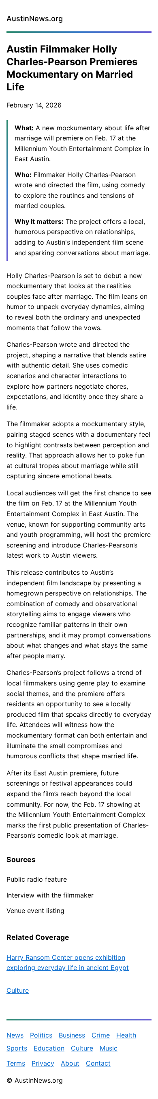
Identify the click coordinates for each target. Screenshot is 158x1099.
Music (108, 1048)
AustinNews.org (34, 18)
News (14, 1035)
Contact (98, 1063)
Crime (101, 1035)
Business (72, 1035)
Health (126, 1035)
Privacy (43, 1063)
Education (49, 1048)
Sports (16, 1048)
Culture (17, 990)
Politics (41, 1035)
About (70, 1063)
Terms (15, 1063)
